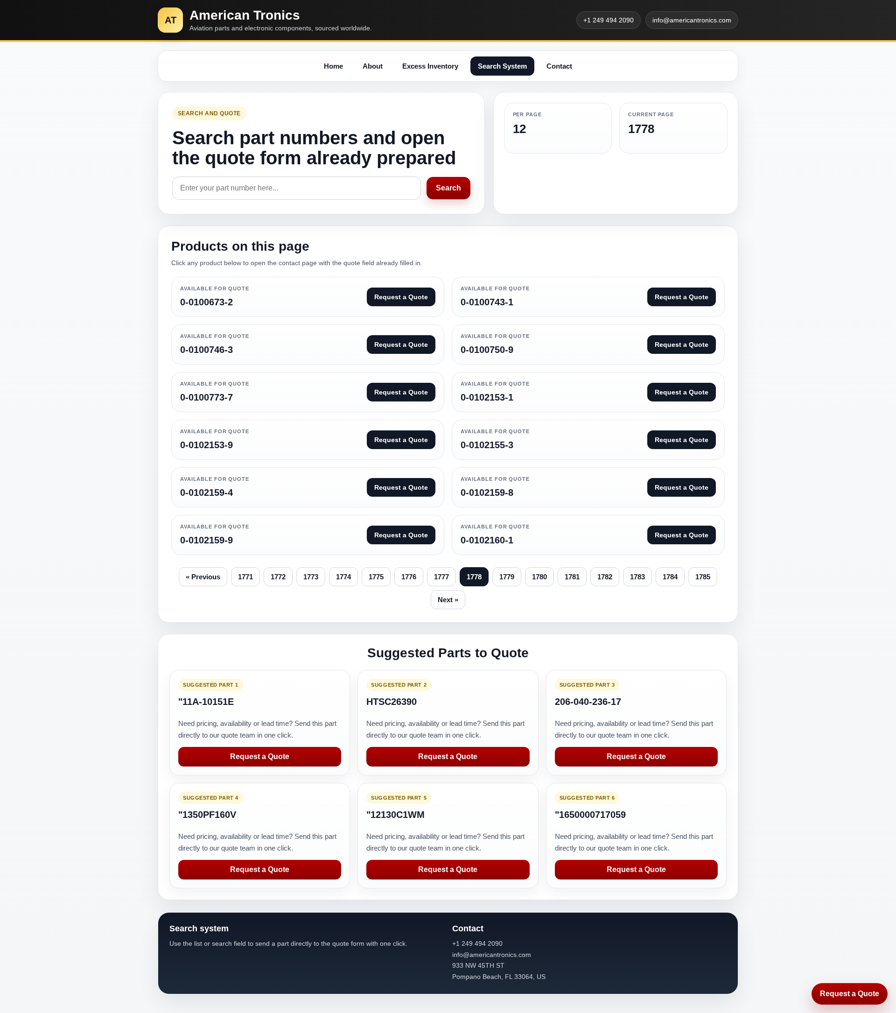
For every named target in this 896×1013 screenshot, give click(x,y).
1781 (572, 577)
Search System (502, 66)
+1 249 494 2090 (608, 20)
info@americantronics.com (691, 20)
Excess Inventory (430, 66)
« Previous (203, 577)
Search (448, 188)
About (373, 66)
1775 (376, 577)
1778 (474, 577)
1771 (245, 577)
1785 (702, 577)
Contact (559, 66)
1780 (539, 577)
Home (333, 66)
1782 (604, 577)
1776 (408, 577)
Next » (448, 600)
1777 (441, 577)
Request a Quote (259, 756)
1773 (310, 577)
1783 (637, 577)
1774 (343, 577)
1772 (278, 577)
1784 (670, 577)
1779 (506, 577)
